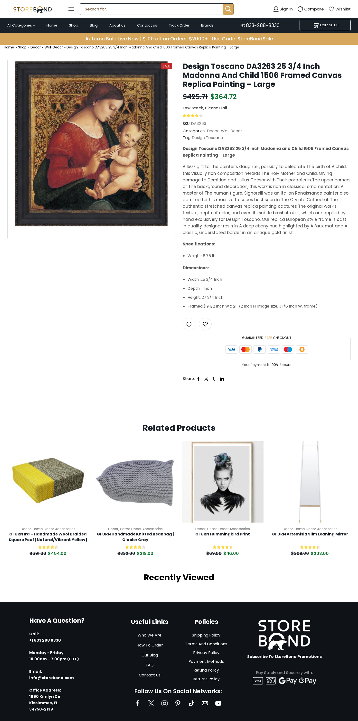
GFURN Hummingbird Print (222, 534)
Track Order (179, 25)
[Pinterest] (178, 703)
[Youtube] (218, 703)
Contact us (147, 25)
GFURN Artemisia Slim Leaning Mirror (310, 534)
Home (52, 25)
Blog (94, 25)
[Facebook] (138, 703)
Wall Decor (54, 47)
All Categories (19, 25)
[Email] (205, 703)
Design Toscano (207, 137)
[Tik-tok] (191, 703)
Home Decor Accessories (54, 528)
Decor (35, 47)
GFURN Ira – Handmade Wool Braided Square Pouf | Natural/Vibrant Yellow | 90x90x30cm (48, 537)
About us (117, 25)
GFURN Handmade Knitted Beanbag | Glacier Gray (135, 537)
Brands (207, 25)
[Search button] (228, 9)
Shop (73, 25)
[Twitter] (151, 703)
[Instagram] (164, 703)
